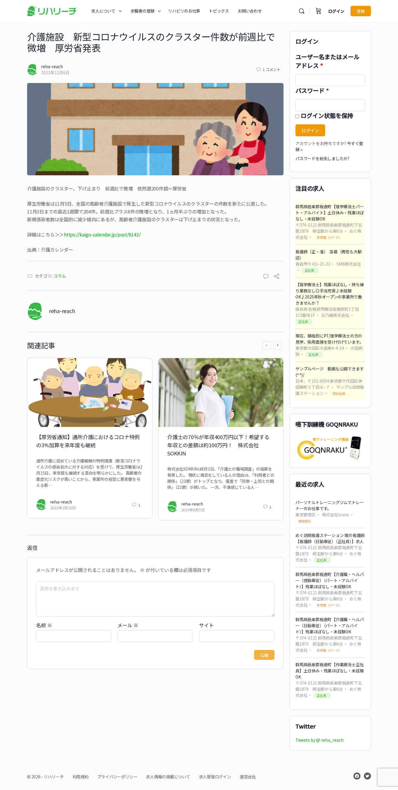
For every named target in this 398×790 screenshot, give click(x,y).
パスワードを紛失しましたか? (322, 158)
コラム (60, 276)
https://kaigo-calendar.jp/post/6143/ (102, 234)
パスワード (312, 90)
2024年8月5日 (193, 509)
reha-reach (52, 66)
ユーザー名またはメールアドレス (327, 61)
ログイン (336, 11)
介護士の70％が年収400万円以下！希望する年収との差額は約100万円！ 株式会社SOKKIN (218, 445)
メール (127, 625)
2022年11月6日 (55, 72)
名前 (44, 625)
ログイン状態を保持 (327, 115)
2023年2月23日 (63, 507)
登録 (361, 11)
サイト (206, 625)
